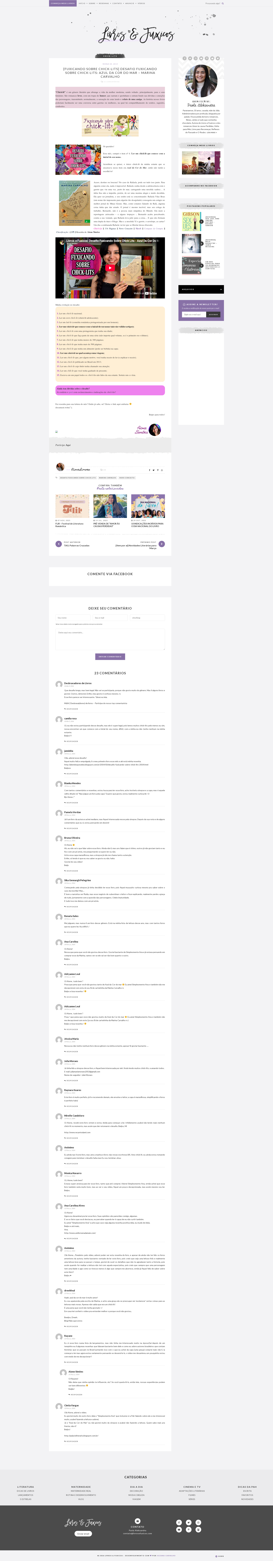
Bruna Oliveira (72, 837)
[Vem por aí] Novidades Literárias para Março (136, 546)
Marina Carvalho (107, 478)
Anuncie (129, 3)
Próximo (225, 162)
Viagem (137, 1499)
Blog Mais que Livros (73, 1321)
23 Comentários (112, 82)
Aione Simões (76, 1371)
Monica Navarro (72, 1173)
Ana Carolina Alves (74, 1205)
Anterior (177, 162)
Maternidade (81, 1486)
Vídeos (141, 3)
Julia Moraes (71, 1061)
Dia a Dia (136, 1486)
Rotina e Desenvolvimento (81, 1495)
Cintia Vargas (71, 1405)
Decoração (136, 1491)
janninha (68, 750)
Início (82, 3)
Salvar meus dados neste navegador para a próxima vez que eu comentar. (79, 624)
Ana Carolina (71, 941)
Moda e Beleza (137, 1495)
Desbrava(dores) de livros (81, 703)
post (71, 392)
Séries (192, 1499)
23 (104, 470)
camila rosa (70, 718)
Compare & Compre (153, 228)
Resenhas (104, 3)
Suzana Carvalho (166, 1555)
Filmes (192, 1495)
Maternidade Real (81, 1491)
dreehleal (69, 1290)
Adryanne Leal (72, 974)
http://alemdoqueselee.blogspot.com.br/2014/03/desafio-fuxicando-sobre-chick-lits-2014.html (106, 764)
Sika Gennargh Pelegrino (77, 880)
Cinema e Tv (192, 1486)
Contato (117, 3)
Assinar (213, 314)
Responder (72, 709)
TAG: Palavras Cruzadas (76, 545)
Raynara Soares (72, 1090)
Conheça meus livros (63, 3)
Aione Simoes (81, 469)
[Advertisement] (201, 378)
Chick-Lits (110, 56)
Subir (221, 1556)
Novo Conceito (127, 478)
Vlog (81, 1499)
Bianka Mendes (72, 783)
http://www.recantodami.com (77, 1132)
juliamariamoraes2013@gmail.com (85, 1071)
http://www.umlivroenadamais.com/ (80, 1233)
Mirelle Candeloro (74, 1115)
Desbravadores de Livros (78, 683)
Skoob (138, 228)
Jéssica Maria (71, 1038)
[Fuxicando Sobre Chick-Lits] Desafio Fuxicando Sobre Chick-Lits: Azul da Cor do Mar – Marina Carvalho (110, 72)
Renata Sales (71, 916)
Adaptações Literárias (192, 1491)
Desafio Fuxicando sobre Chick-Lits (78, 478)
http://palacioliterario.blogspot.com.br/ (81, 1435)
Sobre (92, 3)
